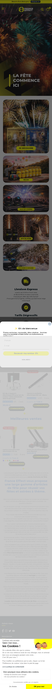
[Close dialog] (49, 324)
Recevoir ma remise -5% (26, 353)
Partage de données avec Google (15, 674)
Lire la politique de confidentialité (13, 667)
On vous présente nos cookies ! (14, 677)
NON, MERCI (26, 359)
